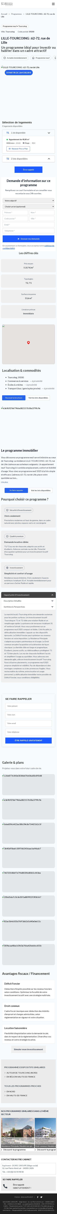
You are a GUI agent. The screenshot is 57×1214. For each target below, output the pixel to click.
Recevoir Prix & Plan (20, 149)
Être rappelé (28, 169)
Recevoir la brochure (13, 398)
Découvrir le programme (14, 1149)
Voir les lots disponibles (38, 398)
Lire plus (4, 482)
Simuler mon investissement (28, 1049)
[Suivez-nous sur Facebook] (38, 1197)
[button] (28, 342)
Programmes (16, 14)
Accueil (4, 14)
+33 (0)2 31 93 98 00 (15, 1172)
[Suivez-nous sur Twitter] (41, 1197)
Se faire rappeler (16, 490)
